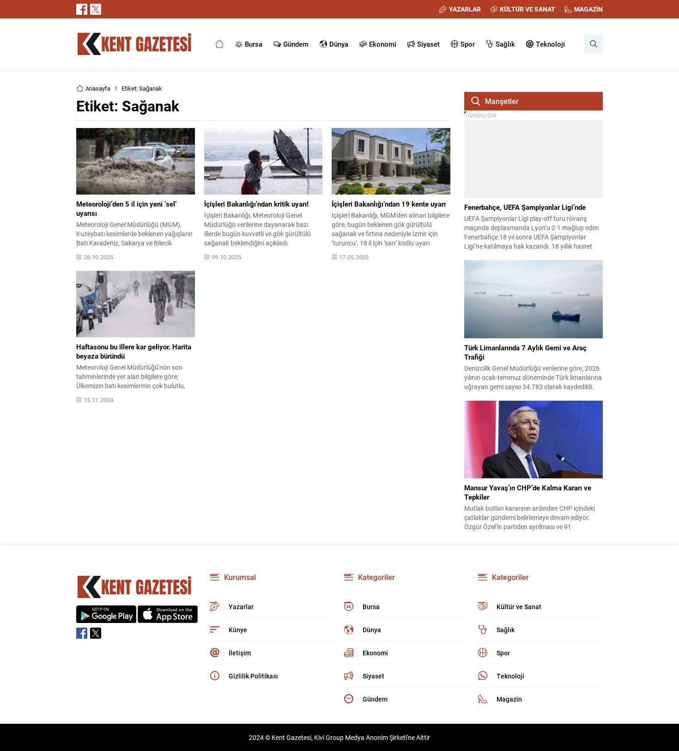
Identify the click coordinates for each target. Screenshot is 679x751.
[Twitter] (95, 9)
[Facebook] (81, 9)
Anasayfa (97, 88)
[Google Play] (106, 618)
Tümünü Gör (480, 115)
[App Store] (168, 618)
